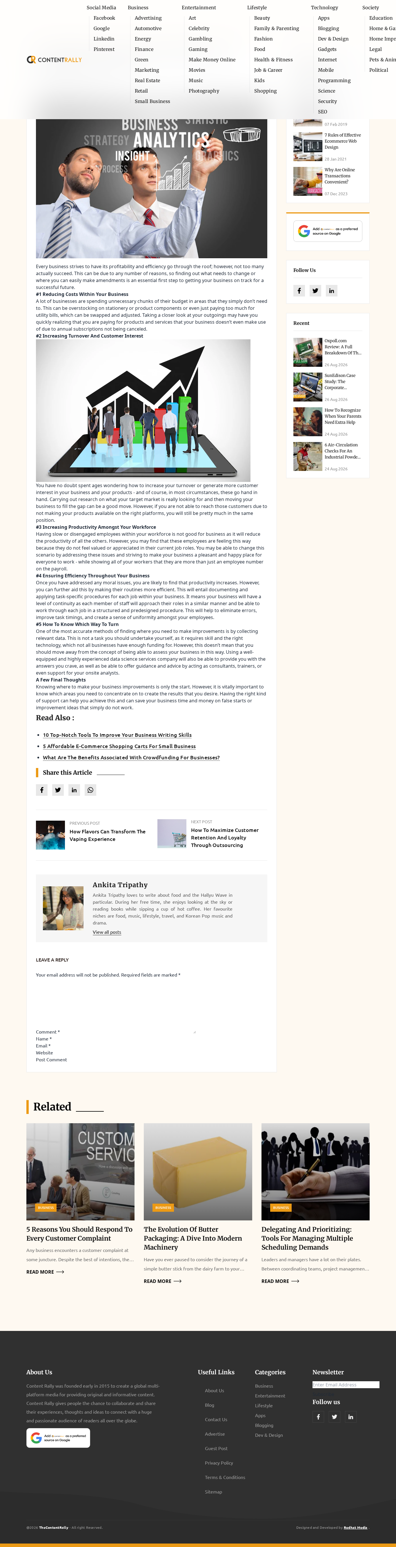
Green (142, 59)
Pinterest (104, 49)
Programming (334, 80)
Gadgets (327, 49)
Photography (204, 91)
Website (44, 1052)
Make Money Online (212, 59)
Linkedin (104, 39)
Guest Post (216, 1448)
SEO (323, 112)
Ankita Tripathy (120, 885)
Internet (327, 59)
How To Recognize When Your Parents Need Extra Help (343, 416)
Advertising (148, 18)
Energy (143, 39)
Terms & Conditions (225, 1477)
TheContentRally (53, 1527)
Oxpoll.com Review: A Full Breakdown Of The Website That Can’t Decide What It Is (343, 353)
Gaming (198, 49)
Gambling (200, 39)
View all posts (107, 932)
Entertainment (199, 7)
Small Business (152, 101)
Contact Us (216, 1419)
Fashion (263, 39)
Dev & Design (333, 39)
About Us (214, 1390)
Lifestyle (257, 7)
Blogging (328, 28)
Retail (141, 91)
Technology (324, 7)
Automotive (148, 28)
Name (44, 1038)
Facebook (104, 18)
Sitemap (213, 1491)
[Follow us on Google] (327, 231)
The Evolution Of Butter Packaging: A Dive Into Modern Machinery (193, 1238)
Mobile (326, 70)
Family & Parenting (276, 28)
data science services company (144, 659)
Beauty (262, 18)
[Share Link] (42, 790)
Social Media (101, 7)
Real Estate (147, 80)
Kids (259, 80)
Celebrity (199, 28)
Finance (144, 49)
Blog (209, 1405)
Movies (197, 70)
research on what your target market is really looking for (140, 499)
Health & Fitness (273, 59)
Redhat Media (356, 1527)
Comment (48, 1031)
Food (259, 49)
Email (43, 1045)
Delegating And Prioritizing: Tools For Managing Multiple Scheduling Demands (307, 1238)
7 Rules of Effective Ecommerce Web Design (343, 141)
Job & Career (268, 70)
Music (196, 80)
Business (138, 7)
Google (102, 28)
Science (326, 91)
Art (192, 18)
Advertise (215, 1433)
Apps (324, 18)
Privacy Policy (219, 1462)
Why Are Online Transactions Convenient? (340, 176)
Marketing (147, 70)
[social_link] (299, 290)
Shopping (265, 91)
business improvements (128, 687)
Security (327, 101)
